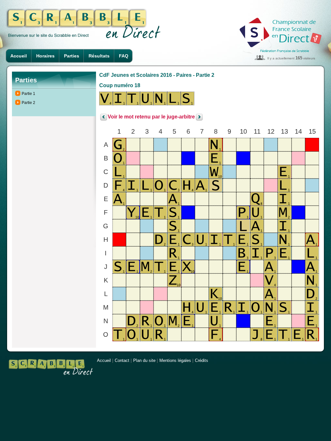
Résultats (99, 55)
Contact (122, 360)
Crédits (201, 360)
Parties (71, 55)
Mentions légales (175, 360)
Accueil (18, 55)
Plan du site (144, 360)
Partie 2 (28, 102)
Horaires (45, 55)
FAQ (123, 55)
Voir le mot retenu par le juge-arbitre (151, 117)
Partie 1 (28, 93)
